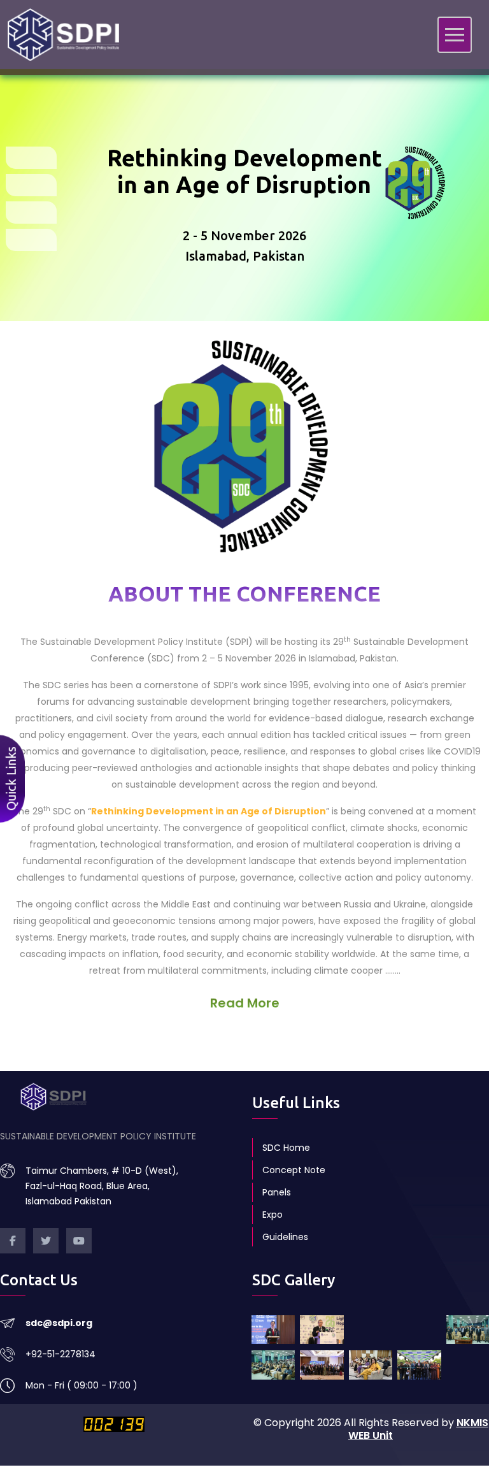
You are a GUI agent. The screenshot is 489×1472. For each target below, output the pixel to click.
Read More (245, 1003)
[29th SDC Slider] (273, 1330)
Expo (272, 1214)
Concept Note (293, 1170)
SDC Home (286, 1147)
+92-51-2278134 (60, 1354)
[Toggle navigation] (454, 35)
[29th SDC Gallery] (273, 1365)
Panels (276, 1192)
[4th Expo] (419, 1365)
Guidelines (285, 1236)
